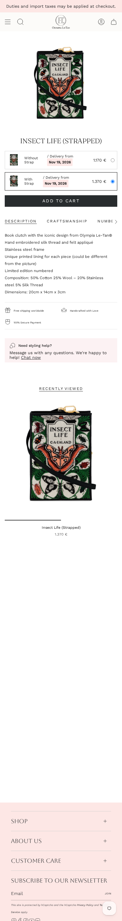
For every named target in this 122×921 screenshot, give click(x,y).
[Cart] (113, 22)
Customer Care (36, 860)
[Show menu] (8, 22)
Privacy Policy (85, 905)
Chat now (31, 357)
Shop (19, 821)
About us (26, 840)
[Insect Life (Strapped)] (61, 458)
